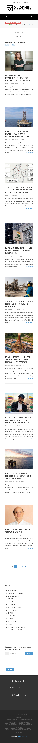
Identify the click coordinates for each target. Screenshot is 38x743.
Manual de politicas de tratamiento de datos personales (19, 726)
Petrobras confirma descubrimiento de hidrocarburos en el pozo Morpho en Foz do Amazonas (18, 250)
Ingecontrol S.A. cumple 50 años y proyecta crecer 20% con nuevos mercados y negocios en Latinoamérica (18, 78)
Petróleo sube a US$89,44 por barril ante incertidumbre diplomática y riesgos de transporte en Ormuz (17, 359)
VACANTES (11, 616)
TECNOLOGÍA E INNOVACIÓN (16, 627)
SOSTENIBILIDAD (13, 590)
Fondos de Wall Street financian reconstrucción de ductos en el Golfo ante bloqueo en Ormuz (18, 476)
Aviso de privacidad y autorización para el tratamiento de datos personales (19, 721)
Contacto (26, 2)
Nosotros (12, 2)
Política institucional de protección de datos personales (19, 731)
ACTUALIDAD (12, 621)
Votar (10, 669)
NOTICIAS (11, 602)
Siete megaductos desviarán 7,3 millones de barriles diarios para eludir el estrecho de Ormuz (19, 304)
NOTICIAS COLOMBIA (14, 607)
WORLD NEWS (12, 610)
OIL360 (10, 624)
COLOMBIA (11, 604)
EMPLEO (10, 613)
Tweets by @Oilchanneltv (13, 688)
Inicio (16, 36)
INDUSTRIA (11, 599)
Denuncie (19, 2)
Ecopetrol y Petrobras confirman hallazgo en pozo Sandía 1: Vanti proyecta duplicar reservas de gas (17, 134)
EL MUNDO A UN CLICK (15, 630)
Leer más (30, 97)
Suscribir (28, 654)
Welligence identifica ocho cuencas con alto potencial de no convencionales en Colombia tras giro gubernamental (18, 189)
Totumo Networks (22, 736)
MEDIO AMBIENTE (13, 596)
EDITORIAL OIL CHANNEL (15, 593)
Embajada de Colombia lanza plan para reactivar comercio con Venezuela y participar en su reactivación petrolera (18, 420)
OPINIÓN (10, 618)
